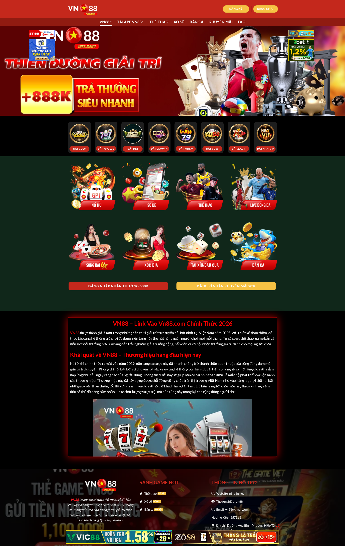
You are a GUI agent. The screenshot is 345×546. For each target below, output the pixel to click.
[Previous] (62, 128)
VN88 (104, 22)
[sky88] (42, 51)
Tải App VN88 (129, 22)
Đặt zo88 (186, 148)
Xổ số (179, 22)
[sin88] (42, 34)
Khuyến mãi (221, 22)
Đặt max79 (239, 148)
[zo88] (226, 537)
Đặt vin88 (212, 148)
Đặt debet (265, 148)
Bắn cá (196, 22)
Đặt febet (132, 148)
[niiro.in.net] (88, 9)
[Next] (283, 128)
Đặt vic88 (159, 148)
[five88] (301, 34)
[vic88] (119, 537)
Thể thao (159, 22)
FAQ (241, 22)
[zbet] (301, 51)
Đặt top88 (79, 148)
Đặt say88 (106, 148)
